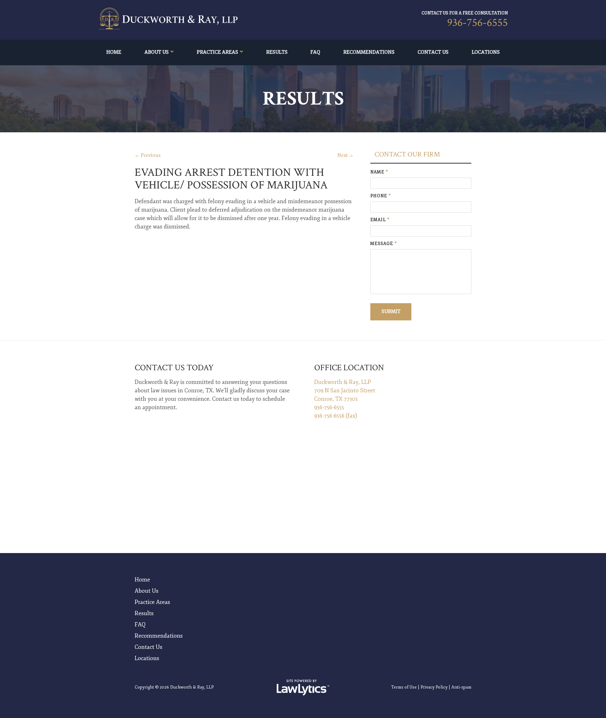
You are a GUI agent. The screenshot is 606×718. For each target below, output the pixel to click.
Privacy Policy (433, 687)
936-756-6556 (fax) (335, 415)
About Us (156, 52)
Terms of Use (404, 687)
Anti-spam (461, 687)
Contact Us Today (174, 367)
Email (380, 219)
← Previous (148, 155)
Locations (486, 52)
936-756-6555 (477, 22)
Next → (345, 155)
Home (113, 52)
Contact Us (433, 52)
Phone (380, 196)
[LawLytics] (303, 687)
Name (379, 172)
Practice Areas (217, 52)
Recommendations (369, 52)
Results (277, 52)
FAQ (315, 52)
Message (383, 243)
